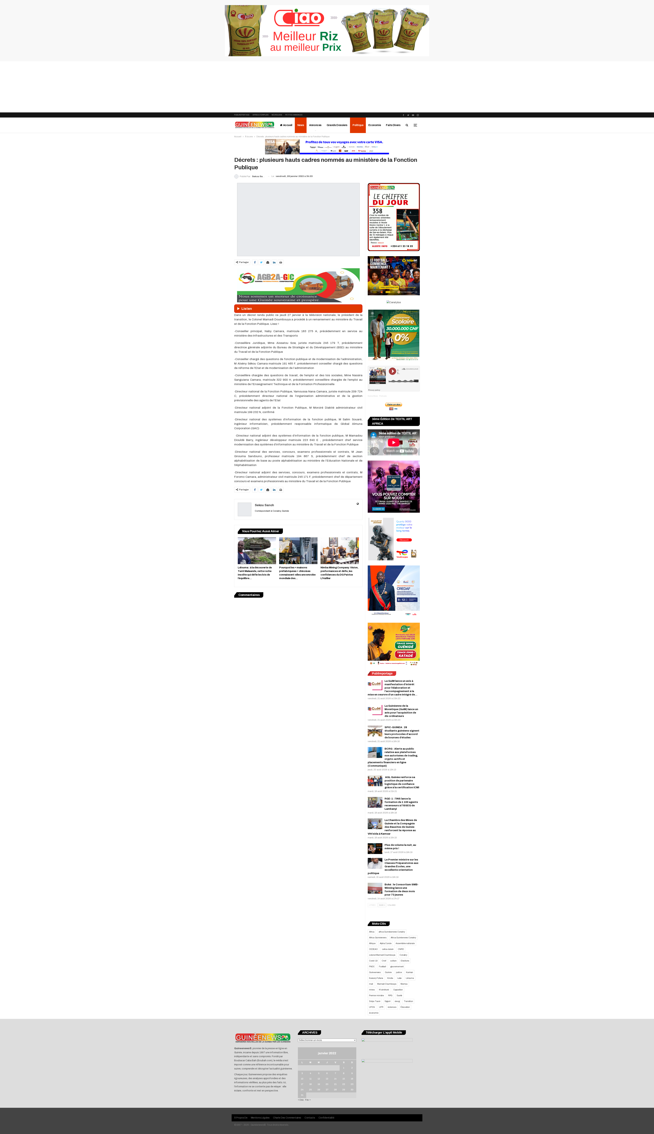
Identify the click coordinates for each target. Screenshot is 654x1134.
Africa (371, 932)
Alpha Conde (386, 943)
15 (343, 1079)
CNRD (401, 949)
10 (302, 1079)
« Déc (301, 1100)
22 (343, 1084)
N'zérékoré (384, 990)
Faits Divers (393, 125)
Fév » (308, 1100)
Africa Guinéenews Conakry (403, 937)
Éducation (405, 1007)
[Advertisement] (327, 87)
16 (352, 1079)
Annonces (315, 125)
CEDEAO (373, 949)
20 (327, 1084)
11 (310, 1079)
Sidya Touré (374, 1001)
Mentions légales (260, 1117)
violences (392, 1007)
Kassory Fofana (376, 978)
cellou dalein (388, 949)
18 (310, 1084)
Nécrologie (277, 115)
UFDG (372, 1007)
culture (393, 961)
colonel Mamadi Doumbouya (382, 955)
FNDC (372, 966)
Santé (399, 995)
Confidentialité (326, 1117)
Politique (358, 125)
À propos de (240, 1117)
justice (399, 972)
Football (382, 966)
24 (302, 1090)
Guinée (388, 972)
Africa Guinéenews (377, 937)
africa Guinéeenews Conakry (392, 932)
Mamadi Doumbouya (386, 984)
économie (373, 1013)
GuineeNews (373, 396)
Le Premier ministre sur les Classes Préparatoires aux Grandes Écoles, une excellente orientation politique (393, 866)
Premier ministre (376, 995)
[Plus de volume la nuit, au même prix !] (375, 848)
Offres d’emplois (261, 115)
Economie (374, 125)
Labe (399, 978)
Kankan (409, 972)
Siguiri (388, 1001)
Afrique (372, 943)
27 (327, 1090)
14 (335, 1079)
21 (335, 1084)
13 (327, 1079)
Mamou (404, 984)
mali (371, 984)
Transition (408, 1001)
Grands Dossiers (337, 125)
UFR (381, 1007)
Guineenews (375, 972)
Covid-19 (373, 961)
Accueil (287, 125)
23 (352, 1084)
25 (310, 1090)
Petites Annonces (293, 115)
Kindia (390, 978)
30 (352, 1090)
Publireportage (242, 115)
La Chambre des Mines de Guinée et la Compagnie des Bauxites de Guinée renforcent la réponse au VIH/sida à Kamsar (392, 827)
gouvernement (397, 966)
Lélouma (410, 978)
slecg (397, 1001)
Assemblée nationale (405, 943)
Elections (405, 961)
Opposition (398, 990)
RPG (390, 995)
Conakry (403, 955)
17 (302, 1084)
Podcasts (383, 396)
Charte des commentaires (287, 1117)
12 (319, 1079)
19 (319, 1084)
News (300, 125)
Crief (384, 961)
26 (318, 1090)
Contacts (310, 1117)
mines (372, 990)
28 (335, 1090)
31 (302, 1095)
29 (343, 1090)
